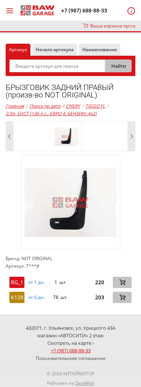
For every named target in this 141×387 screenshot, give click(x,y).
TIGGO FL (95, 106)
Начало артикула (55, 49)
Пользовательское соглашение (71, 358)
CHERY (71, 106)
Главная (15, 106)
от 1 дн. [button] (36, 282)
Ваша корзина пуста (111, 26)
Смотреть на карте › (70, 343)
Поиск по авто (45, 106)
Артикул (18, 49)
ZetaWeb (84, 383)
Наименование (99, 49)
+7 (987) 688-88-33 (84, 11)
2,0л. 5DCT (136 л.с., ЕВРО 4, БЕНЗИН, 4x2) (51, 113)
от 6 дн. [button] (36, 297)
